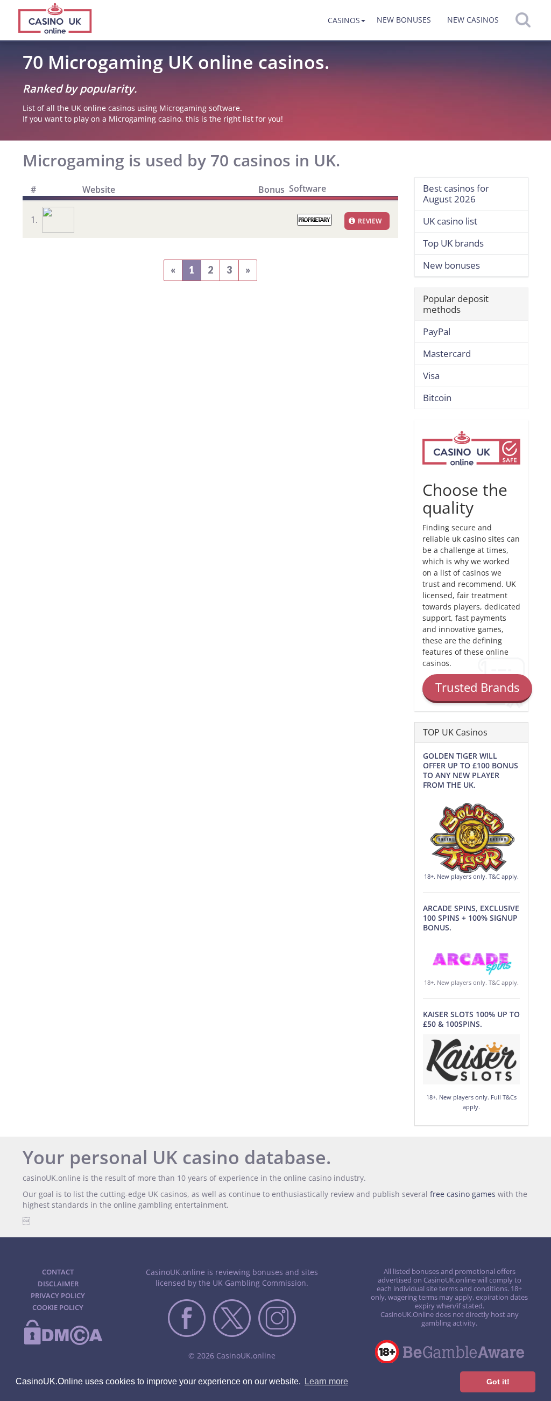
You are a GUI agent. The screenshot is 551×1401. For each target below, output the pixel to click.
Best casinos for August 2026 (456, 193)
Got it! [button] (498, 1381)
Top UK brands (453, 243)
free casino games (463, 1194)
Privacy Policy (58, 1295)
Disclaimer (58, 1283)
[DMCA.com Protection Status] (63, 1343)
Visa (431, 375)
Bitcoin (437, 397)
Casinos (344, 20)
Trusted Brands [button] (477, 687)
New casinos (473, 20)
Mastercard (447, 353)
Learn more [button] (326, 1381)
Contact (58, 1272)
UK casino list (450, 221)
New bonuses (404, 20)
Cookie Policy (57, 1307)
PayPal (436, 331)
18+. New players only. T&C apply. (471, 876)
